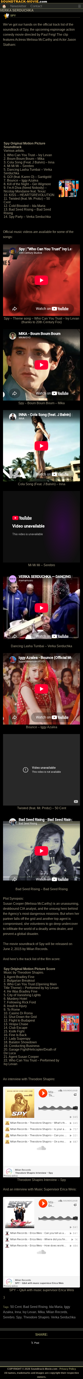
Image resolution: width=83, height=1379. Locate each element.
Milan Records (56, 1312)
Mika (41, 1312)
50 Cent (16, 1306)
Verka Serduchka (63, 1317)
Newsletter (18, 6)
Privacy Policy (67, 1369)
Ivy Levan (29, 1312)
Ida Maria (55, 1306)
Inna (18, 1312)
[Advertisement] (41, 93)
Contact (36, 6)
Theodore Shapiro (36, 1317)
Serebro (9, 1317)
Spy (13, 15)
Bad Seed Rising (35, 1306)
